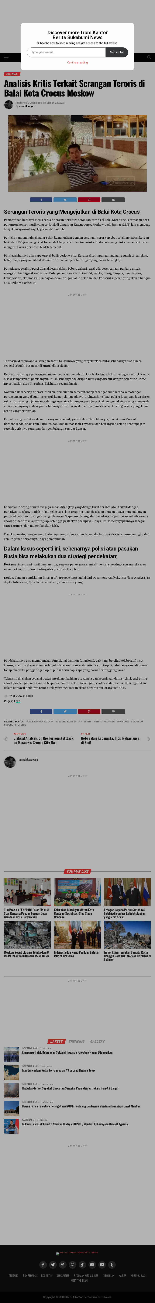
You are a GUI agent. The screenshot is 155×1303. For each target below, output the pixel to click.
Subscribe (117, 52)
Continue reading (77, 62)
